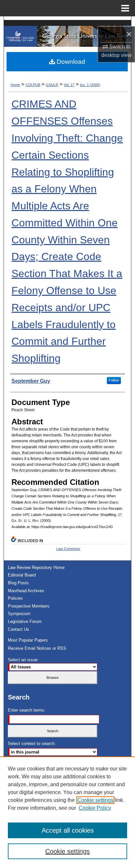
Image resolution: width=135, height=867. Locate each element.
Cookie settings (95, 800)
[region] (67, 811)
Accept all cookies (68, 830)
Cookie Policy (95, 808)
